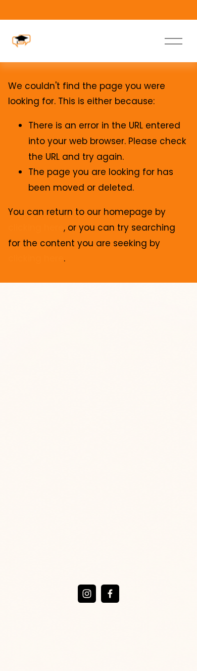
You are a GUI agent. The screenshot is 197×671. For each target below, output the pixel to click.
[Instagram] (87, 594)
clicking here (36, 227)
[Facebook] (110, 594)
